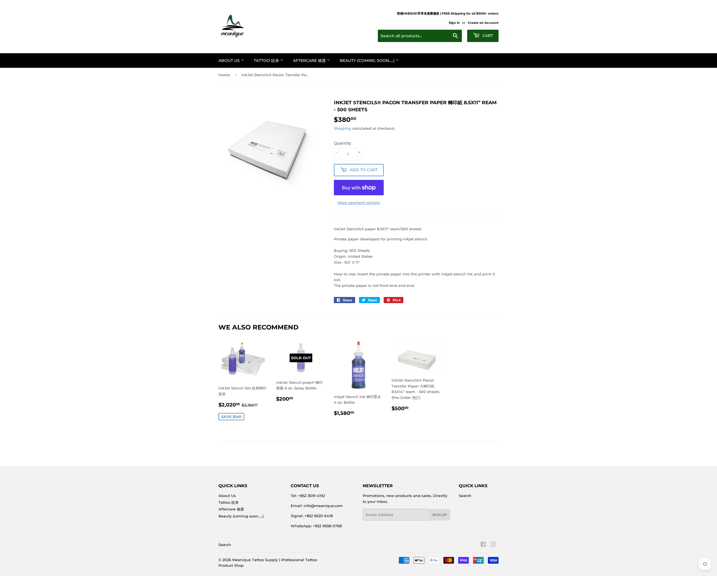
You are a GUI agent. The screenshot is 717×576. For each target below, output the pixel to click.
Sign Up (439, 515)
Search (465, 495)
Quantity (342, 143)
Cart (487, 35)
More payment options (359, 202)
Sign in (454, 23)
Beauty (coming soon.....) (368, 60)
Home (224, 75)
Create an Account (483, 23)
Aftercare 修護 (310, 60)
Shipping (342, 128)
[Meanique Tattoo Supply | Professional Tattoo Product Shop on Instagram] (493, 545)
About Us (229, 60)
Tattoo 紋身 (267, 60)
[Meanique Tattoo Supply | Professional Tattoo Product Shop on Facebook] (483, 545)
